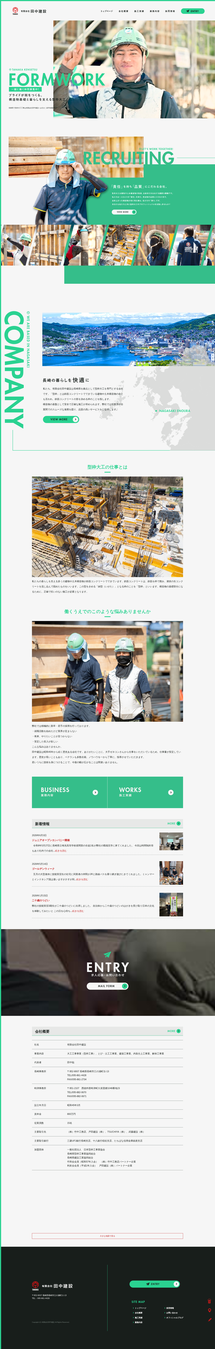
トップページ (107, 11)
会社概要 (124, 11)
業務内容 (154, 11)
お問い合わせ (197, 11)
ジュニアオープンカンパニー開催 (51, 840)
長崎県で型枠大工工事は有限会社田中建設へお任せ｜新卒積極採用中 (33, 108)
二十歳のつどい (41, 900)
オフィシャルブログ (174, 1318)
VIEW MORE (61, 419)
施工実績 (139, 11)
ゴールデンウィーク (43, 868)
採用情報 (170, 11)
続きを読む (61, 850)
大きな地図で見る (107, 1236)
